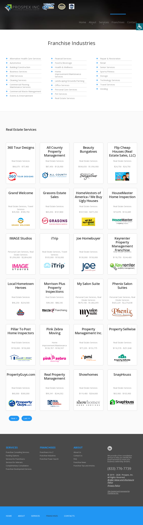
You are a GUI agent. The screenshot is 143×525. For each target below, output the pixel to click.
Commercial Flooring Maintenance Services (20, 85)
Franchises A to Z (46, 452)
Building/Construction (20, 67)
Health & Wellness (64, 67)
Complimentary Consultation (17, 466)
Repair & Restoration (110, 58)
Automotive (15, 62)
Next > (14, 418)
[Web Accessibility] (139, 26)
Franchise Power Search (49, 459)
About (92, 22)
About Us (77, 452)
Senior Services (107, 67)
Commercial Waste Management (25, 91)
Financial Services (63, 58)
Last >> (26, 418)
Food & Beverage (63, 62)
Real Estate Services (65, 98)
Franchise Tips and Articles (84, 466)
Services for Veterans (14, 462)
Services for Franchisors (15, 459)
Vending (104, 88)
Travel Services (107, 84)
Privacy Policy (114, 485)
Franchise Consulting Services (17, 452)
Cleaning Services (18, 80)
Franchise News (80, 462)
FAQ (75, 459)
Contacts (69, 516)
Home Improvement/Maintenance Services (68, 74)
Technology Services (110, 80)
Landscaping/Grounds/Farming (69, 80)
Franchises (118, 22)
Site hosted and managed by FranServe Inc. (119, 492)
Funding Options (12, 455)
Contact (132, 22)
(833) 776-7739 (119, 468)
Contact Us (78, 455)
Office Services (62, 85)
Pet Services (61, 93)
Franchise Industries (48, 455)
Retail (103, 62)
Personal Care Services (66, 89)
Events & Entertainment (21, 95)
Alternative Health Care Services (25, 58)
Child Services (16, 75)
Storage (104, 75)
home (9, 516)
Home (82, 22)
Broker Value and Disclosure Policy (121, 481)
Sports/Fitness (107, 71)
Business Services (18, 71)
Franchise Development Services (18, 469)
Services (104, 22)
